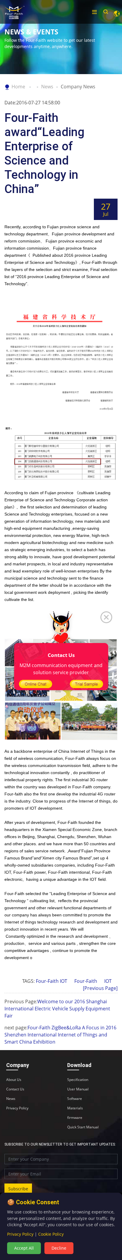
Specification (77, 1080)
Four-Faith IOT (51, 981)
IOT (108, 981)
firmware (74, 1117)
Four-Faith (85, 981)
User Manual (78, 1089)
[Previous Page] (100, 988)
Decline (59, 1248)
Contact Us (15, 1089)
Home (18, 86)
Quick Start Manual (83, 1127)
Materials (75, 1108)
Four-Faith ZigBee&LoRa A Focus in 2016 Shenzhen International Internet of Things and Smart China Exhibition (60, 1034)
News (47, 86)
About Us (13, 1080)
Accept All (24, 1248)
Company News (78, 86)
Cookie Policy (51, 1234)
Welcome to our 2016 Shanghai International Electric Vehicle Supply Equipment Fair (57, 1008)
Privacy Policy (17, 1108)
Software (74, 1098)
